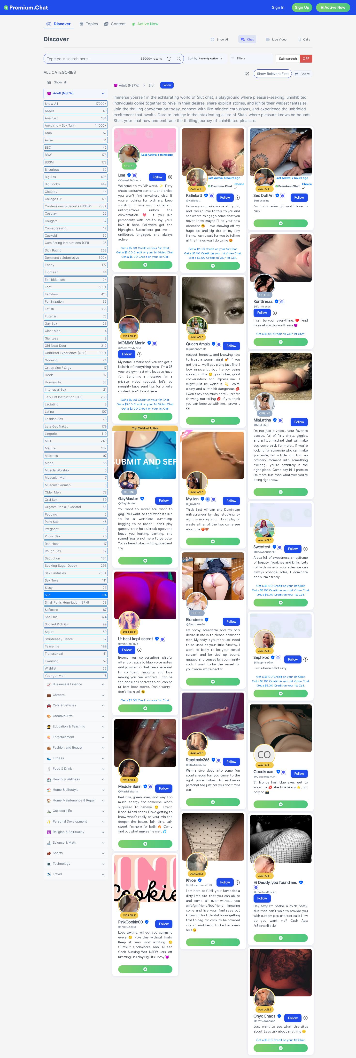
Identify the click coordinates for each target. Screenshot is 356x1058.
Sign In (278, 7)
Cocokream (264, 771)
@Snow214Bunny (129, 180)
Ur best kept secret (136, 639)
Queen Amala (198, 344)
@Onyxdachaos (264, 1021)
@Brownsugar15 (265, 552)
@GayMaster (127, 503)
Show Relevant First (273, 74)
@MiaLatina (261, 425)
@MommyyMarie (129, 348)
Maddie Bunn (130, 786)
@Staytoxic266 (196, 765)
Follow (167, 85)
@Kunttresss (262, 306)
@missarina (262, 200)
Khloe (191, 880)
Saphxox (262, 657)
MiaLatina (263, 420)
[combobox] (251, 59)
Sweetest (262, 547)
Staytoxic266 (198, 760)
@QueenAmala (196, 349)
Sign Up (302, 7)
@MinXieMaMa (128, 644)
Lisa (122, 175)
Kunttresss (264, 301)
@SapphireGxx (263, 662)
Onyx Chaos (265, 1016)
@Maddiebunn (128, 791)
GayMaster (128, 498)
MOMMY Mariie (132, 343)
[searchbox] (259, 58)
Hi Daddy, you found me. (276, 882)
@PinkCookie (127, 927)
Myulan (193, 499)
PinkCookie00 (131, 922)
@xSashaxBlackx (265, 892)
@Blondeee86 (195, 624)
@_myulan (193, 504)
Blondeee (195, 619)
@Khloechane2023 (199, 885)
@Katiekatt (193, 200)
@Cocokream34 (265, 776)
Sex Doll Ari (264, 195)
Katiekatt (194, 195)
